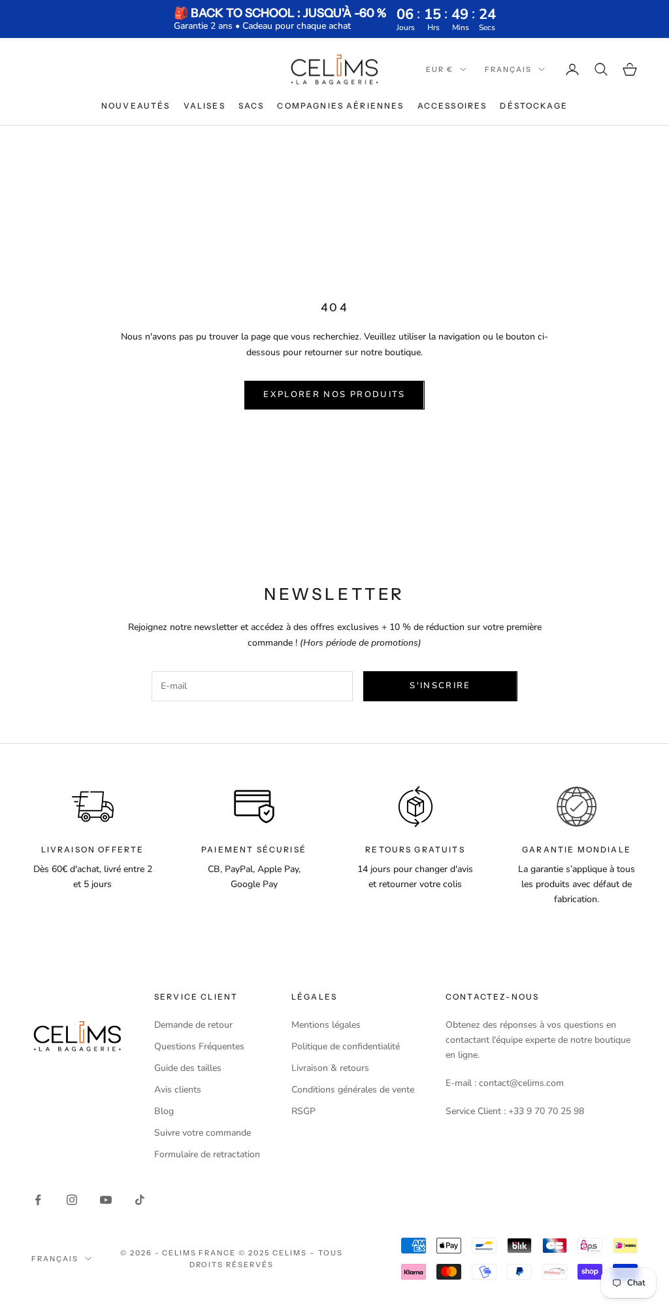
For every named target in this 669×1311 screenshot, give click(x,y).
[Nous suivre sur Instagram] (71, 1199)
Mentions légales (326, 1025)
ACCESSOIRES (452, 106)
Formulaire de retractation (207, 1154)
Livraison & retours (330, 1068)
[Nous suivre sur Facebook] (37, 1199)
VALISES (204, 106)
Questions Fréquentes (199, 1046)
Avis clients (177, 1089)
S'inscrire (440, 685)
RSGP (303, 1111)
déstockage (534, 106)
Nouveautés (136, 106)
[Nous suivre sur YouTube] (105, 1199)
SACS (251, 106)
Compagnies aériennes (340, 106)
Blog (164, 1111)
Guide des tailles (187, 1068)
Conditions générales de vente (352, 1089)
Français (508, 69)
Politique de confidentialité (345, 1046)
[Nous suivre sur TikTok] (139, 1199)
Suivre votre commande (202, 1133)
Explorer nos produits (334, 394)
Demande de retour (193, 1025)
